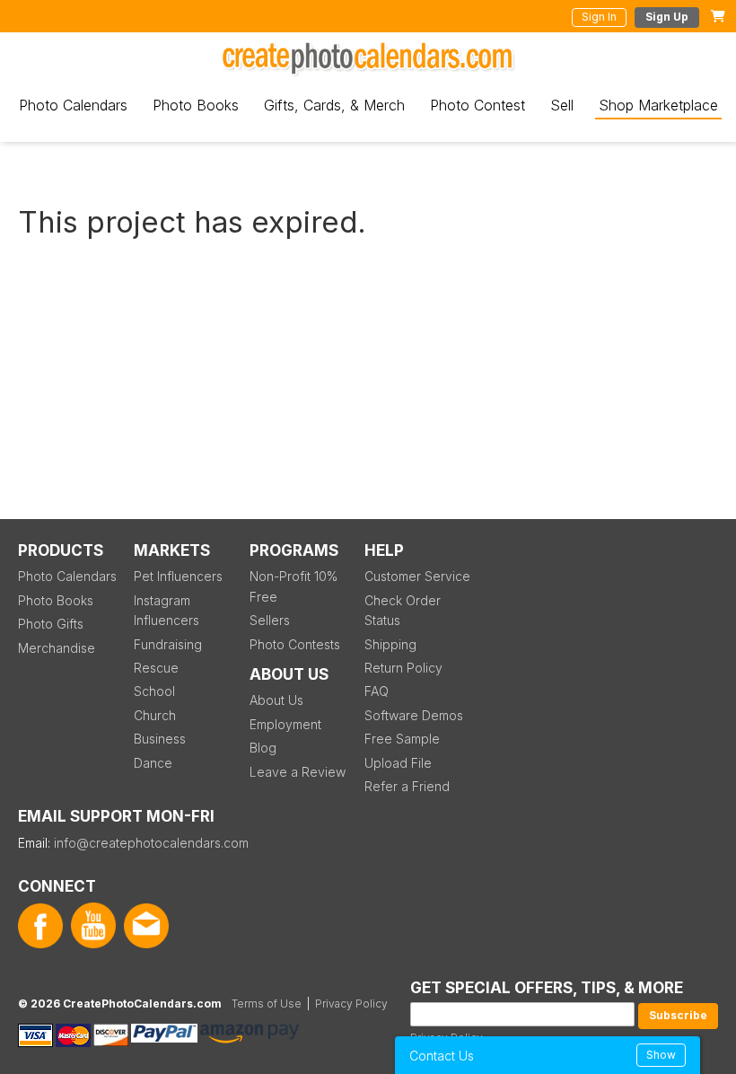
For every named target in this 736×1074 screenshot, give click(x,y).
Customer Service (417, 576)
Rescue (156, 667)
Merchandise (56, 648)
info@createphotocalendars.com (151, 842)
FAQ (376, 691)
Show (661, 1054)
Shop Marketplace (658, 105)
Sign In (599, 16)
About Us (276, 700)
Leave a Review (298, 771)
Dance (153, 762)
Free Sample (402, 738)
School (154, 691)
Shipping (390, 644)
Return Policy (403, 667)
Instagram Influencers (166, 610)
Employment (285, 724)
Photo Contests (295, 644)
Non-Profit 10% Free (293, 585)
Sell (562, 105)
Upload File (398, 762)
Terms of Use (267, 1003)
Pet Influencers (178, 576)
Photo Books (196, 105)
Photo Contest (477, 105)
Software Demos (413, 715)
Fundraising (168, 644)
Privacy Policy (351, 1003)
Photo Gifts (50, 623)
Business (160, 738)
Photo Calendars (73, 105)
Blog (263, 747)
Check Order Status (402, 610)
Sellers (270, 620)
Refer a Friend (407, 786)
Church (155, 715)
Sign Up (666, 16)
